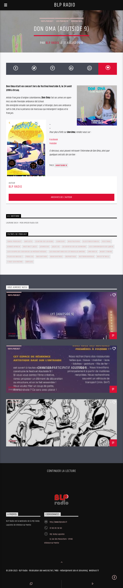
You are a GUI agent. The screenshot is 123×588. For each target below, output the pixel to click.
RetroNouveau (86, 256)
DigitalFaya (74, 241)
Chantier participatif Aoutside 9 (62, 368)
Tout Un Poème (15, 261)
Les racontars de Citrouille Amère (67, 251)
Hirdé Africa (13, 246)
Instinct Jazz (30, 246)
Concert (60, 241)
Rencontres (76, 21)
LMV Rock (92, 251)
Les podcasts (62, 21)
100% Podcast (47, 21)
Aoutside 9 (61, 165)
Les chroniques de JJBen (101, 246)
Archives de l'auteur (61, 197)
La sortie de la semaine (74, 246)
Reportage (71, 256)
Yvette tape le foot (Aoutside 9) (62, 421)
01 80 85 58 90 (56, 528)
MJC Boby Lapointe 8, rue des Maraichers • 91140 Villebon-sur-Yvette (58, 538)
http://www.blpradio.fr (58, 522)
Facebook (53, 140)
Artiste (28, 241)
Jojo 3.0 (55, 246)
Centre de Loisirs (44, 241)
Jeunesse (44, 246)
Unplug (29, 261)
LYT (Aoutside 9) (62, 314)
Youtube (53, 143)
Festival (106, 241)
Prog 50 (29, 256)
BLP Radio (64, 5)
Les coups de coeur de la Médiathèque (26, 251)
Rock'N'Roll (103, 256)
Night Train (106, 251)
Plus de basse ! (15, 256)
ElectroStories (91, 241)
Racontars (41, 256)
